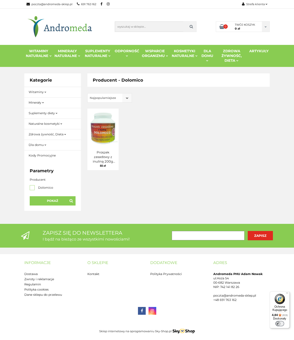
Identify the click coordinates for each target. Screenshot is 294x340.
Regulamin (32, 284)
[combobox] (109, 98)
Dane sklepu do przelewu (43, 295)
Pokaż (52, 201)
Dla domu (37, 145)
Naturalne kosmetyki (44, 124)
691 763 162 (88, 4)
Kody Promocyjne (42, 155)
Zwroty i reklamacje (39, 279)
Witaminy (37, 92)
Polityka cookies (36, 289)
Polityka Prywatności (166, 274)
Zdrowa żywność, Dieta (46, 134)
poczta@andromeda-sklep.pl (52, 4)
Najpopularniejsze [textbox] (103, 98)
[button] (37, 263)
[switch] (279, 323)
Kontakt (93, 274)
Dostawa (31, 274)
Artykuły (259, 51)
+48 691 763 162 (225, 300)
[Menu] (287, 294)
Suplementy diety (42, 113)
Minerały (35, 102)
